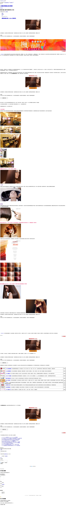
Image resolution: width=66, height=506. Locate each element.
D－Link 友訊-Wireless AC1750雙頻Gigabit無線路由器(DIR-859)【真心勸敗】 (12, 438)
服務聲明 (40, 495)
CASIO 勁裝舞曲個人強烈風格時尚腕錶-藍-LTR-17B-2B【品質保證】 (11, 445)
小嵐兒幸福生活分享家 (6, 6)
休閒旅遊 (6, 11)
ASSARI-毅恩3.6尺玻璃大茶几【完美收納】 (8, 443)
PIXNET (27, 495)
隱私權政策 (37, 495)
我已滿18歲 (2, 504)
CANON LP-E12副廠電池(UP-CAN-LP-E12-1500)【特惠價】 (10, 437)
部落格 (3, 14)
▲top (1, 457)
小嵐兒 (1, 449)
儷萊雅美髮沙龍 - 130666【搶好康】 (9, 18)
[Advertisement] (33, 62)
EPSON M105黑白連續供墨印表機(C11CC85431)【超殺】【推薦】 (10, 444)
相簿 (2, 13)
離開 (4, 504)
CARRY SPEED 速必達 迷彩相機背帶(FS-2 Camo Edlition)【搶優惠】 (11, 442)
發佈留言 (2, 463)
